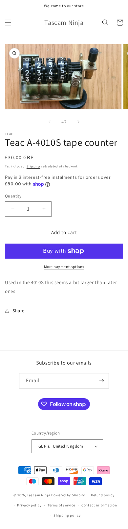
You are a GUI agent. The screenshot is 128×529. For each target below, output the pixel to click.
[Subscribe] (101, 380)
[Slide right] (78, 121)
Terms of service (61, 505)
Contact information (99, 505)
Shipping (33, 166)
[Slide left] (49, 121)
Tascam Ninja (38, 495)
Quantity (13, 196)
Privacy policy (29, 505)
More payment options (64, 266)
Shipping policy (67, 515)
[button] (8, 22)
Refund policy (102, 495)
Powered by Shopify (68, 495)
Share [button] (18, 311)
